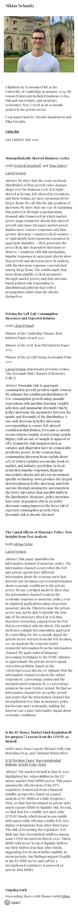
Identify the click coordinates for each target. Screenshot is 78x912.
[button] (7, 904)
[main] (39, 104)
